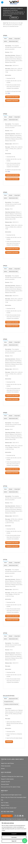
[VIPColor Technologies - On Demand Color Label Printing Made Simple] (14, 2)
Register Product (5, 805)
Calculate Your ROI (5, 781)
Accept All (14, 833)
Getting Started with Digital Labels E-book (11, 794)
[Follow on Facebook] (15, 816)
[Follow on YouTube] (23, 816)
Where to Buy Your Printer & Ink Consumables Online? (13, 797)
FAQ (2, 800)
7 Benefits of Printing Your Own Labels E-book (12, 776)
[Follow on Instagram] (18, 816)
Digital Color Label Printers (7, 763)
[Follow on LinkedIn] (20, 816)
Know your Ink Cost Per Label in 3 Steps (10, 787)
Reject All (14, 841)
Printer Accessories (5, 766)
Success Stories (5, 784)
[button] (2, 2)
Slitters (3, 768)
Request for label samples (7, 779)
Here (9, 93)
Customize (14, 837)
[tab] (5, 38)
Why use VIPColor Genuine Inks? (8, 808)
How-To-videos (4, 802)
